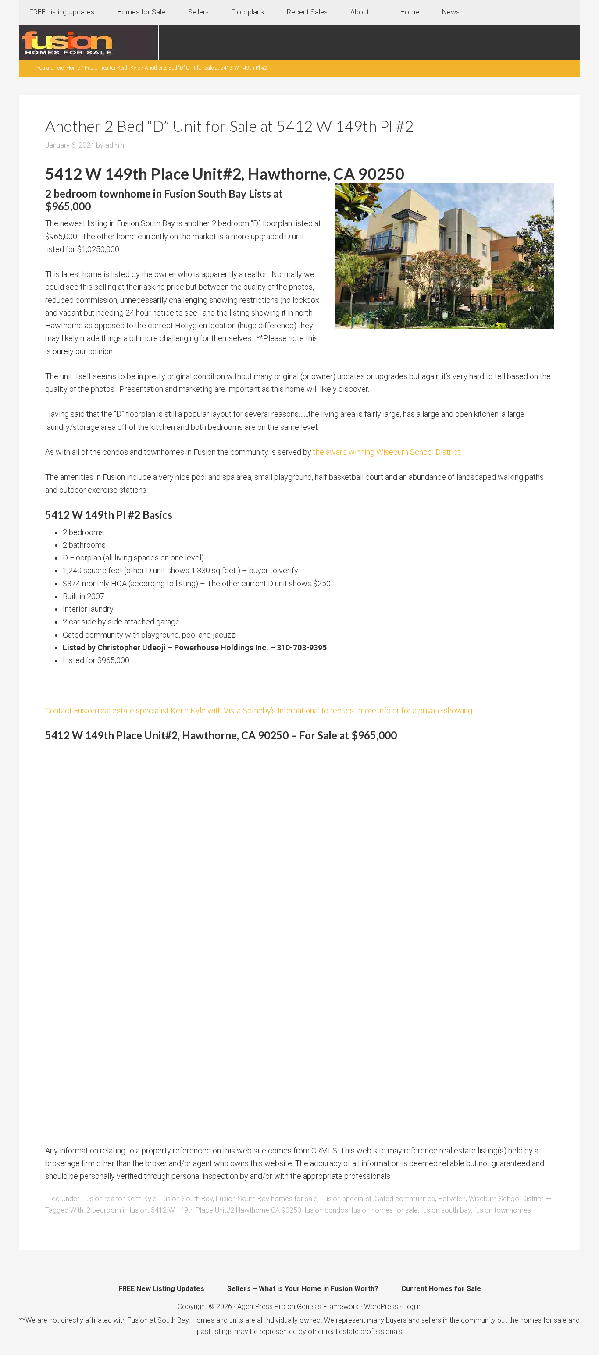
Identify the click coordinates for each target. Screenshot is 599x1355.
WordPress (381, 1306)
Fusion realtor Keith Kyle (119, 1199)
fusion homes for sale (384, 1210)
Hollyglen (452, 1199)
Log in (412, 1306)
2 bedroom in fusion (117, 1210)
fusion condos (326, 1210)
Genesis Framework (328, 1306)
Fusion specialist (346, 1199)
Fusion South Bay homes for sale (266, 1199)
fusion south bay (446, 1210)
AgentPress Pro (261, 1306)
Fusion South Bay (186, 1199)
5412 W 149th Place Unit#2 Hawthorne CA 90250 (226, 1210)
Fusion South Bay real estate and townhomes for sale (89, 42)
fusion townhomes (502, 1210)
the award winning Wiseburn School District (386, 452)
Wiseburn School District (506, 1199)
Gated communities (404, 1199)
